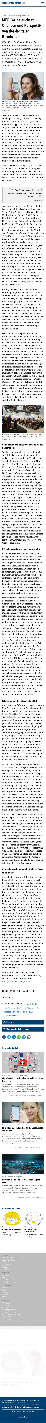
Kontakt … (10, 1022)
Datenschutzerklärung (16, 1405)
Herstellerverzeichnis (10, 1282)
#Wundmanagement (37, 1197)
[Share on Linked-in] (14, 1037)
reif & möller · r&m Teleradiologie (30, 1231)
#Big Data (18, 1095)
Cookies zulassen (23, 1417)
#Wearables (39, 1147)
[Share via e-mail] (29, 1037)
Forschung (6, 1269)
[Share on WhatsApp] (19, 1037)
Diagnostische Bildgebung (12, 1257)
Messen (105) (33, 1007)
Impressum (6, 1319)
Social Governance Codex (12, 1314)
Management (7, 1264)
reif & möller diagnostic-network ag (11, 1233)
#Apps (12, 1095)
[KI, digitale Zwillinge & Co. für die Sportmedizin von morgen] (23, 1112)
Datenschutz (6, 1317)
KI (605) (20, 1007)
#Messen (32, 1147)
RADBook (5, 1277)
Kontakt (5, 1307)
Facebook (6, 1288)
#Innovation (18, 1147)
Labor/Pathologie (8, 1260)
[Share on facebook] (4, 1037)
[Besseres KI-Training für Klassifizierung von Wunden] (23, 1164)
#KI (27, 1147)
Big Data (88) (32, 1003)
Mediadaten (6, 1303)
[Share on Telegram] (24, 1037)
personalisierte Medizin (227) (19, 1011)
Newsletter (6, 1305)
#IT (24, 1147)
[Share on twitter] (9, 1037)
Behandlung (6, 1262)
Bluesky (5, 1292)
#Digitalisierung (31, 1095)
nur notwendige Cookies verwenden (23, 1411)
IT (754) (9, 1007)
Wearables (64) (12, 1015)
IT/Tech (5, 1267)
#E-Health (40, 1095)
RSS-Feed (6, 1297)
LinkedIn (5, 1295)
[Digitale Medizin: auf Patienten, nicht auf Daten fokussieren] (23, 1062)
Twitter (4, 1290)
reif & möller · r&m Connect (11, 1230)
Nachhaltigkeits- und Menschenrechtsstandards (12, 1311)
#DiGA (24, 1095)
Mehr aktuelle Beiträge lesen (17, 1029)
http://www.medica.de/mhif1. (16, 981)
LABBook (5, 1279)
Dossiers (5, 1275)
